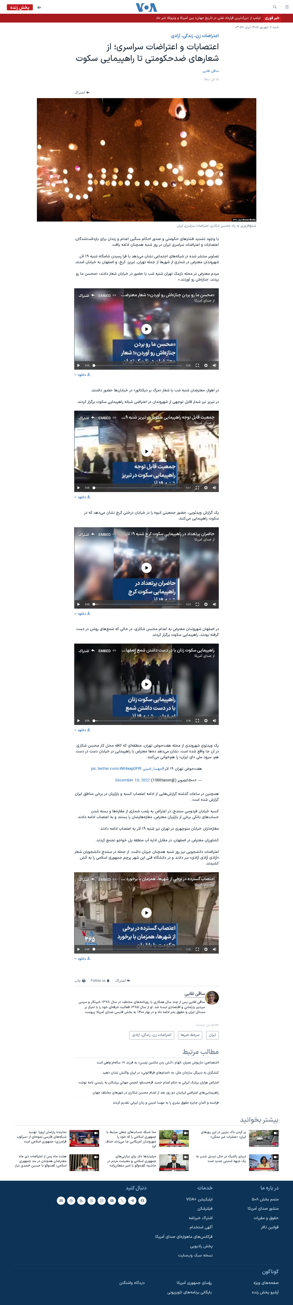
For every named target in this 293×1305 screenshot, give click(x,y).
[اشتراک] (61, 1201)
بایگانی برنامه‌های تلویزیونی (189, 1292)
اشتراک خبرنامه (201, 1218)
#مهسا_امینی (154, 769)
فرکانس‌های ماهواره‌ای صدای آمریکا (184, 1237)
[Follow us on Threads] (92, 1201)
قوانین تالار (270, 1228)
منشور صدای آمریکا (263, 1209)
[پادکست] (71, 1201)
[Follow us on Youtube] (112, 1201)
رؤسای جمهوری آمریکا (194, 1283)
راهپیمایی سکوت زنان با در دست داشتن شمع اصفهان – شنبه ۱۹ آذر (157, 650)
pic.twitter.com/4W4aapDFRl (116, 769)
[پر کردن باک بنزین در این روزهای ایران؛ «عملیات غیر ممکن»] (264, 1138)
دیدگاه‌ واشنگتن (132, 1283)
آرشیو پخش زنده (265, 1292)
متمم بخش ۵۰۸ (265, 1199)
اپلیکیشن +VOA (199, 1199)
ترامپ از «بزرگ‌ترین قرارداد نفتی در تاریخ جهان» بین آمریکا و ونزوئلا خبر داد (208, 18)
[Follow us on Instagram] (102, 1201)
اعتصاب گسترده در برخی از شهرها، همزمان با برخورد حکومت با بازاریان (154, 879)
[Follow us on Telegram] (132, 1201)
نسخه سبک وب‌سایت (195, 1256)
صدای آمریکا (202, 300)
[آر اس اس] (81, 1201)
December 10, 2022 (132, 780)
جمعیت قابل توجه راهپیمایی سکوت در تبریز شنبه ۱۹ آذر (166, 417)
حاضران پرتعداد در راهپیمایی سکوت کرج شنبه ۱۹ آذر (169, 534)
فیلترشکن (205, 1209)
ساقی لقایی (210, 71)
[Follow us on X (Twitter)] (122, 1201)
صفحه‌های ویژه (266, 1283)
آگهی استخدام (201, 1228)
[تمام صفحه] (197, 365)
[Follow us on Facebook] (142, 1201)
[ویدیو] (39, 7)
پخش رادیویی (201, 1246)
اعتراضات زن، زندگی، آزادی (195, 36)
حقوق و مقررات (266, 1218)
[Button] (81, 93)
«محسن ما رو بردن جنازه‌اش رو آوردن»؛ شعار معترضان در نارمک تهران (154, 295)
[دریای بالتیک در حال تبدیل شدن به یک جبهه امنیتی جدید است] (264, 1162)
